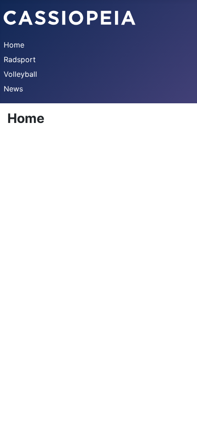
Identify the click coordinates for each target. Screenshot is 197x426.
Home (14, 44)
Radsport (20, 59)
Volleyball (20, 74)
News (13, 88)
